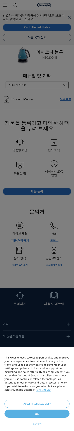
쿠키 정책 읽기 (43, 389)
